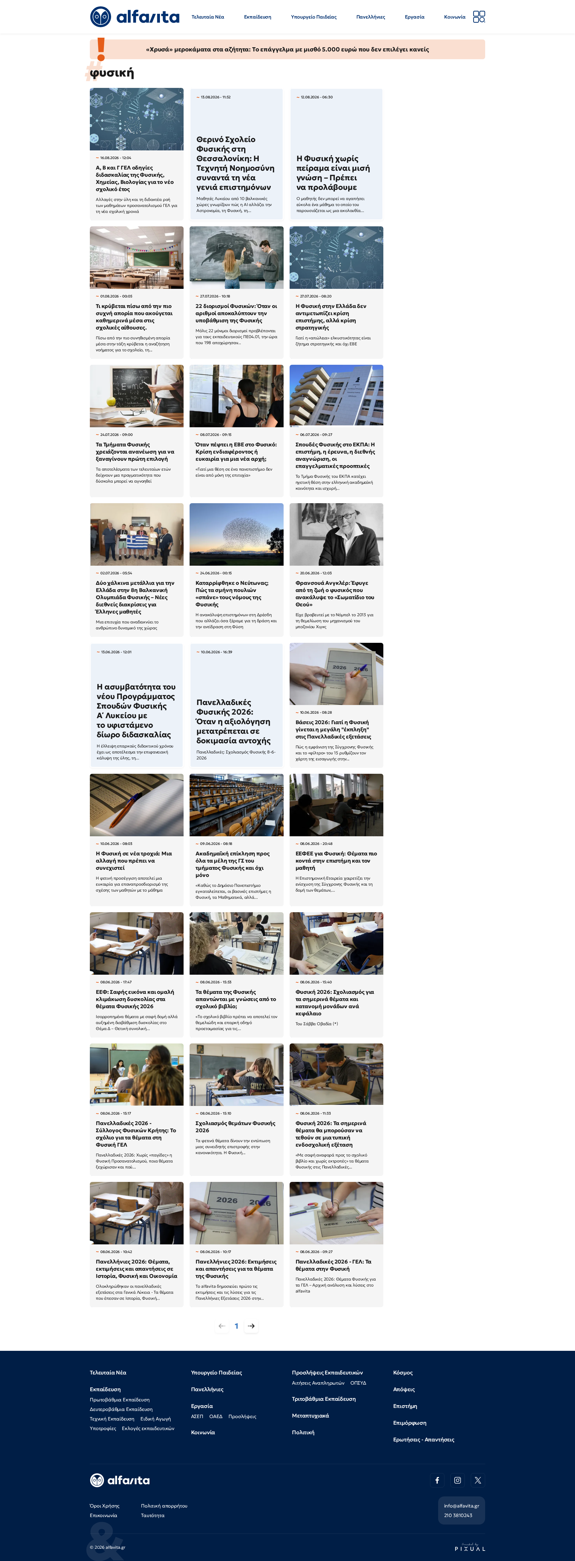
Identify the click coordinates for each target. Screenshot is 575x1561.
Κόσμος (403, 1372)
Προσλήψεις (242, 1416)
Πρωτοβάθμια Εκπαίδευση (119, 1400)
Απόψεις (404, 1389)
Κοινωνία (455, 17)
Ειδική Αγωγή (155, 1419)
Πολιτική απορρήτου (164, 1506)
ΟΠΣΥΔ (358, 1383)
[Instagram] (457, 1480)
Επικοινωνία (103, 1515)
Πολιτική (303, 1432)
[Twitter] (478, 1480)
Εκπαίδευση (257, 17)
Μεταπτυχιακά (310, 1415)
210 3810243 (458, 1515)
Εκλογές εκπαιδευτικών (148, 1428)
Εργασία (415, 17)
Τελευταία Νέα (208, 17)
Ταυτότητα (153, 1515)
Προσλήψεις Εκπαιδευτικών (327, 1372)
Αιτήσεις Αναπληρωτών (318, 1383)
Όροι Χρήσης (104, 1506)
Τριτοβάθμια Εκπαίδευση (323, 1398)
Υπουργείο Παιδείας (314, 17)
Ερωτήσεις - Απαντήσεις (423, 1439)
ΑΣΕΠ (197, 1416)
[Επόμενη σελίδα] (251, 1326)
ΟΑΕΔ (216, 1416)
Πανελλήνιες (370, 17)
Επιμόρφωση (409, 1422)
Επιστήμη (405, 1406)
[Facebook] (437, 1480)
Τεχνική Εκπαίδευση (112, 1419)
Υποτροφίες (103, 1428)
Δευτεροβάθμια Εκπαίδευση (121, 1409)
